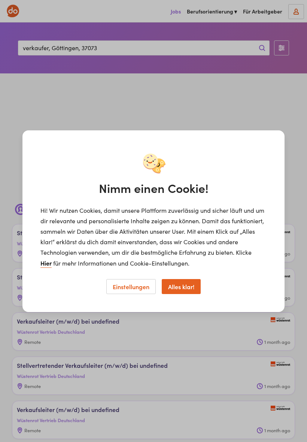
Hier (46, 263)
